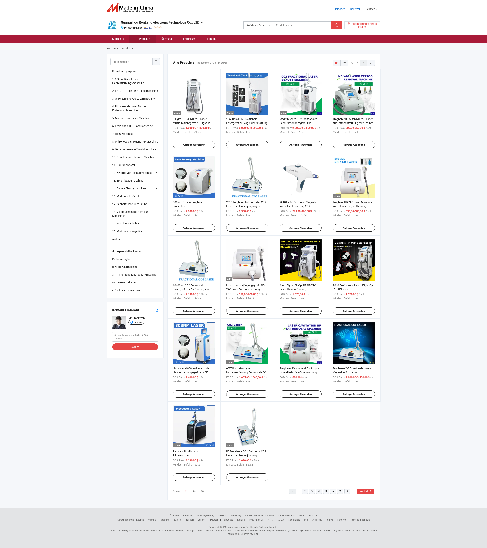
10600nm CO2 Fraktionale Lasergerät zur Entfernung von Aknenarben (191, 289)
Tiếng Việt (342, 519)
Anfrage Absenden (194, 144)
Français (189, 519)
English (140, 519)
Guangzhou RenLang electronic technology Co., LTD (160, 22)
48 (202, 491)
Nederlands (294, 519)
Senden (135, 347)
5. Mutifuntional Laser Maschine (131, 118)
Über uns (166, 38)
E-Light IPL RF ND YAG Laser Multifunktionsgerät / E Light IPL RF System (192, 123)
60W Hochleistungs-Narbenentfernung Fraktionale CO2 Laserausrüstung (247, 372)
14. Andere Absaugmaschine (129, 188)
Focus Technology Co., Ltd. (240, 526)
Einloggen (339, 9)
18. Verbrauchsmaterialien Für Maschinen (130, 213)
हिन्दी (306, 519)
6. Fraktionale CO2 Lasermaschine (132, 126)
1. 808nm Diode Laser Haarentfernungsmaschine (128, 81)
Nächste (364, 491)
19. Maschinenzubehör (125, 223)
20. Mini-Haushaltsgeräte (127, 231)
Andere (116, 239)
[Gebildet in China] (131, 7)
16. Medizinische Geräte (126, 196)
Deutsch (214, 519)
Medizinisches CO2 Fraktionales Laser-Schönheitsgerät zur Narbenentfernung (298, 123)
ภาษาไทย (317, 519)
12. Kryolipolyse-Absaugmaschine (132, 172)
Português (228, 519)
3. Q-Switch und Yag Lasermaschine (133, 98)
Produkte (144, 38)
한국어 (270, 519)
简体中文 (152, 519)
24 (185, 491)
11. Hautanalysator (123, 165)
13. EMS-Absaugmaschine (127, 180)
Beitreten (355, 9)
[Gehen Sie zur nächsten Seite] (371, 63)
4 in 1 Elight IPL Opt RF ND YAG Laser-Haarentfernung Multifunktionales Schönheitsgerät (300, 289)
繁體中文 (165, 519)
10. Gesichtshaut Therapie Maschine (133, 157)
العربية (281, 519)
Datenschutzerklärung (229, 515)
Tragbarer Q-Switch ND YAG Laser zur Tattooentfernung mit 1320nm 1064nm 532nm (353, 123)
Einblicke (312, 515)
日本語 (177, 519)
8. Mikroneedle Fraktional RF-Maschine (135, 141)
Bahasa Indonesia (360, 519)
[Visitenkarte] (156, 310)
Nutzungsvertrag (205, 515)
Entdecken (189, 38)
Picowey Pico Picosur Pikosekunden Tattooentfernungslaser (187, 455)
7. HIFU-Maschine (122, 134)
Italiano (241, 519)
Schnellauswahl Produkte (291, 515)
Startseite (118, 38)
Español (202, 519)
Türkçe (329, 519)
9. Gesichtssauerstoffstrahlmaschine (134, 149)
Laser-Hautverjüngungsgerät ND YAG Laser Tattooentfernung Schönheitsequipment (245, 289)
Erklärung (188, 515)
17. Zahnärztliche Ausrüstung (129, 204)
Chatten (138, 322)
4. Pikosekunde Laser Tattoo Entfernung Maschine (129, 108)
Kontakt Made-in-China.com (259, 515)
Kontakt (211, 38)
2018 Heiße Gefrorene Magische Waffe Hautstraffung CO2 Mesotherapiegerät (298, 206)
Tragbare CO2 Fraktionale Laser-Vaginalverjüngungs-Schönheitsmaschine (352, 372)
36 (194, 491)
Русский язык (256, 519)
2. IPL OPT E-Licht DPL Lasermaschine (135, 91)
